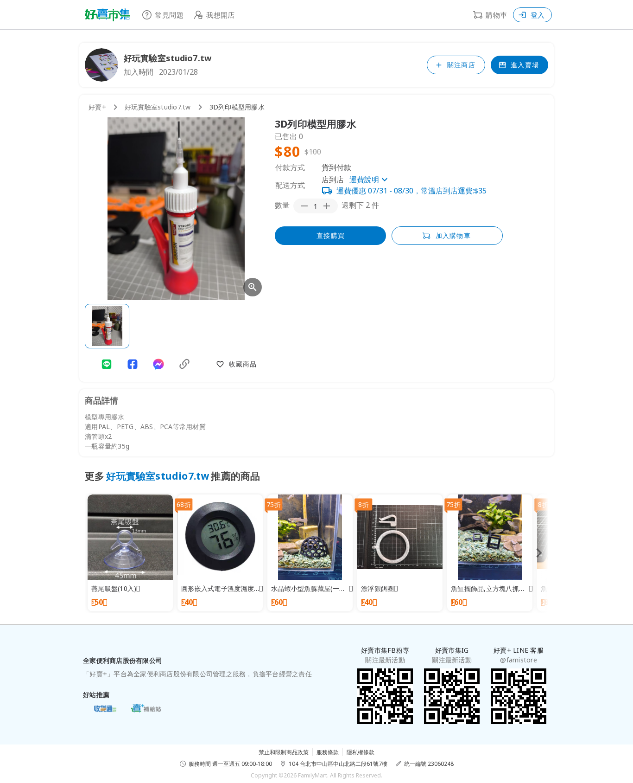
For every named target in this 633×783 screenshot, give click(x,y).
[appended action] (326, 206)
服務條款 (327, 752)
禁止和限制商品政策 (284, 752)
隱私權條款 (360, 752)
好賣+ (97, 107)
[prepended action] (304, 206)
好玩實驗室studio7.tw (158, 107)
